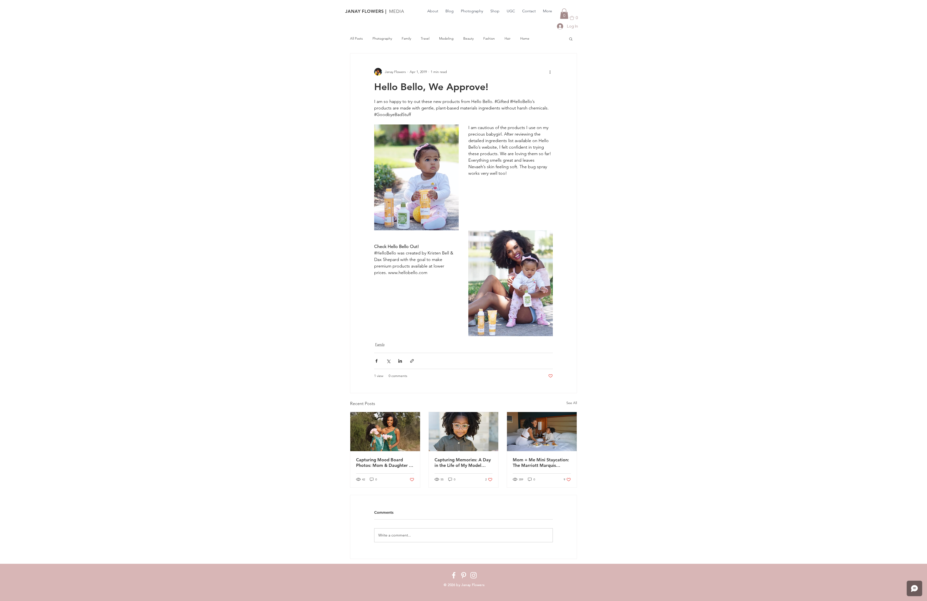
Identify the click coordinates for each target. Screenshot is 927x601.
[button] (564, 13)
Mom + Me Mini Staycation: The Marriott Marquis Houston (541, 462)
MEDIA (396, 11)
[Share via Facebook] (376, 361)
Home (524, 38)
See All (571, 403)
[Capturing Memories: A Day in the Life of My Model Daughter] (464, 431)
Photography (382, 38)
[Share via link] (412, 361)
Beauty (468, 38)
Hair (508, 38)
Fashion (489, 38)
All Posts (356, 38)
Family (406, 38)
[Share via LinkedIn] (400, 361)
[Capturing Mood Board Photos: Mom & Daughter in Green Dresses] (385, 431)
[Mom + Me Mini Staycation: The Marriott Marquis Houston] (542, 431)
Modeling (446, 38)
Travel (425, 38)
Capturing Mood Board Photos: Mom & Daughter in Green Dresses (384, 462)
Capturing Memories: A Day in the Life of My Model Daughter (463, 462)
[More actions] (550, 72)
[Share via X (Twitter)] (388, 361)
